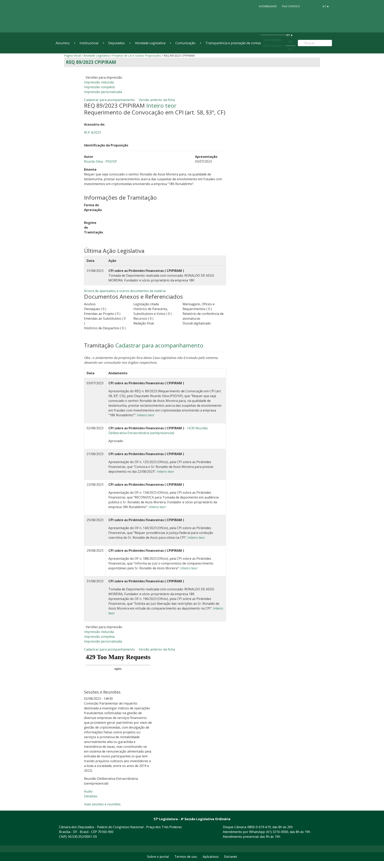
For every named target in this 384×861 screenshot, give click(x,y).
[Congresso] (308, 6)
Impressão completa (99, 87)
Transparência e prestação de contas (233, 43)
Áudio (88, 791)
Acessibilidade (268, 6)
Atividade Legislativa (150, 43)
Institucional (89, 43)
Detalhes (90, 796)
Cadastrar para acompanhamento (110, 100)
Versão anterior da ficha (156, 100)
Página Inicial (72, 55)
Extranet (230, 856)
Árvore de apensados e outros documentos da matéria (125, 291)
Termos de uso (185, 856)
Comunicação (185, 43)
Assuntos (63, 43)
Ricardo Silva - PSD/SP (100, 161)
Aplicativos (211, 856)
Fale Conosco (291, 6)
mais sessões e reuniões (102, 804)
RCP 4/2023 (92, 132)
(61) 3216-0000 (277, 832)
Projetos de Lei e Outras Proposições (136, 55)
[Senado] (315, 6)
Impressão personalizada (103, 92)
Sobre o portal (158, 856)
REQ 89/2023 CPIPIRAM (91, 62)
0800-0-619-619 (259, 827)
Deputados (116, 43)
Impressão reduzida (99, 82)
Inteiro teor (161, 105)
